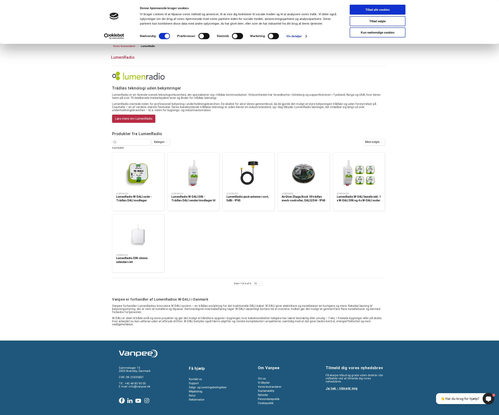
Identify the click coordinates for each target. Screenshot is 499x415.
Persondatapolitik (269, 399)
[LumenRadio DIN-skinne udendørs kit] (138, 234)
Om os (262, 378)
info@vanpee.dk (139, 386)
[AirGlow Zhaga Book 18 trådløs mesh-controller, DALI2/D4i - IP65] (304, 173)
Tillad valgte (377, 21)
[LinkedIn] (129, 400)
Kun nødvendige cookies (378, 32)
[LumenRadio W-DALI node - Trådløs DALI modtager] (138, 173)
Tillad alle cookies (377, 9)
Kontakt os (195, 379)
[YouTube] (138, 400)
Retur (192, 395)
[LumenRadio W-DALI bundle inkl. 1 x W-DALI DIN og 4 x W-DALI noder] (359, 173)
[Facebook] (122, 400)
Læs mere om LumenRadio (133, 118)
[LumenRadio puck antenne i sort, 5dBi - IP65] (248, 173)
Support (194, 383)
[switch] (204, 36)
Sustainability (266, 390)
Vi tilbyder (264, 382)
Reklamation (196, 399)
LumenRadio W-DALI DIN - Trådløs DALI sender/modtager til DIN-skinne (193, 200)
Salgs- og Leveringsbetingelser (208, 387)
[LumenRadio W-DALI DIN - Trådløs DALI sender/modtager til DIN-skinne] (193, 173)
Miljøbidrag (195, 391)
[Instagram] (146, 400)
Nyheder (263, 394)
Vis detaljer (294, 36)
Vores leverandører (124, 46)
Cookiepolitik (265, 403)
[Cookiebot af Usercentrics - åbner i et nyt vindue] (114, 36)
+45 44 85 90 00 (135, 383)
